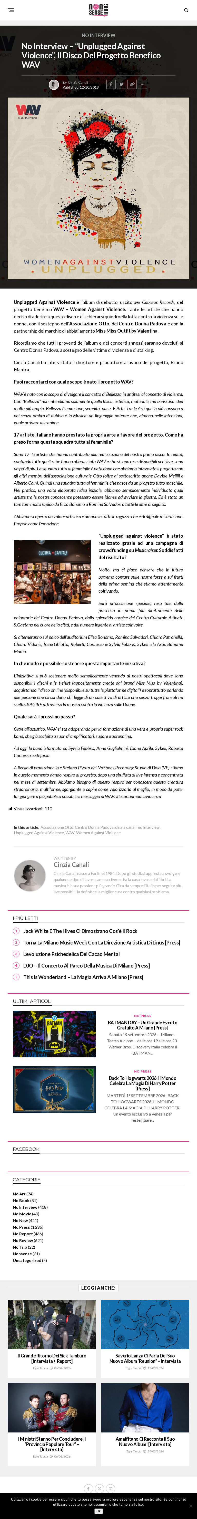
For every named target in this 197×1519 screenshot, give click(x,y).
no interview (149, 827)
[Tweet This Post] (121, 84)
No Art (19, 1193)
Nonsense (22, 1253)
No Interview (25, 1207)
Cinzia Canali (78, 82)
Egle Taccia (40, 1368)
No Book (21, 1200)
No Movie (22, 1213)
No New (20, 1220)
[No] (190, 1506)
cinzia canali (125, 827)
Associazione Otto (57, 827)
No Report (23, 1233)
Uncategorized (27, 1260)
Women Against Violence (98, 833)
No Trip (20, 1247)
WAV (70, 833)
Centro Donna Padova (94, 827)
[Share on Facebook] (111, 84)
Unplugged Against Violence (39, 833)
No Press (21, 1227)
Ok (98, 1511)
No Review (23, 1240)
